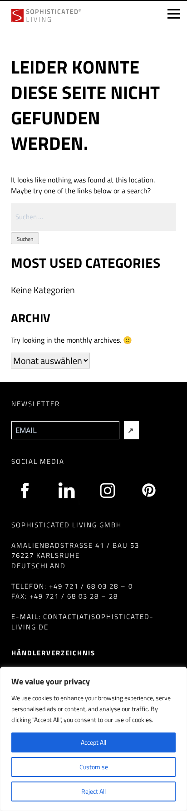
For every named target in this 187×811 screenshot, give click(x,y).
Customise (93, 767)
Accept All (93, 742)
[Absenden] (131, 430)
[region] (93, 739)
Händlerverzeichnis (53, 653)
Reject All (93, 791)
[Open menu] (173, 14)
